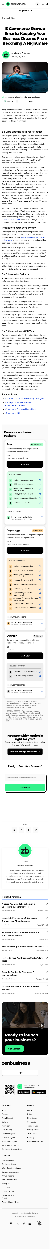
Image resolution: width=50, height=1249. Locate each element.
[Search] (37, 4)
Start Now (25, 787)
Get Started (14, 1048)
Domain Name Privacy (11, 1202)
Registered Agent (9, 1164)
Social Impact (7, 1118)
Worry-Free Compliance (11, 1168)
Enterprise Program (9, 1141)
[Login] (47, 5)
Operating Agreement (10, 1172)
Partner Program (8, 1134)
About (4, 1110)
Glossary (30, 1138)
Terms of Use (32, 1126)
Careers (5, 1114)
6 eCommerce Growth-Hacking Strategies (24, 399)
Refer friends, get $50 (11, 1145)
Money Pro (6, 1184)
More (31, 101)
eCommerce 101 (12, 413)
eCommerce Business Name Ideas (20, 409)
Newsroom (6, 1126)
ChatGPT (10, 101)
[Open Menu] (3, 4)
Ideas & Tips (9, 18)
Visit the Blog (7, 1130)
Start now (25, 656)
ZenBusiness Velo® (9, 1180)
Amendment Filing (9, 1191)
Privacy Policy (32, 1130)
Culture (5, 1122)
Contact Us (31, 1122)
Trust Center (32, 1134)
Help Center (32, 1118)
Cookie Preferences (35, 1141)
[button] (42, 1025)
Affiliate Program (8, 1138)
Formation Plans (8, 1160)
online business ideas (11, 220)
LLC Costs (6, 1188)
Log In (20, 1073)
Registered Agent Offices (12, 1149)
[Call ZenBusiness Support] (42, 4)
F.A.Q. (29, 1114)
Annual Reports (8, 1176)
